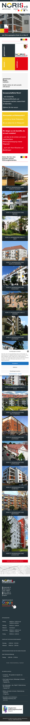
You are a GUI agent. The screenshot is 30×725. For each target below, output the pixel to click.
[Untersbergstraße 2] (15, 534)
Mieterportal (15, 0)
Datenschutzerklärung (13, 373)
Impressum (20, 373)
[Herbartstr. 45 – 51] (15, 376)
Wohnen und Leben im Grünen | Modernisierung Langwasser (13, 691)
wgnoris (5, 595)
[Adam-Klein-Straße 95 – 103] (15, 326)
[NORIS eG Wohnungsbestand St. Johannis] (15, 301)
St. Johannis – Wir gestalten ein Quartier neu (12, 675)
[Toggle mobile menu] (15, 10)
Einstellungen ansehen (15, 371)
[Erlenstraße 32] (15, 500)
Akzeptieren (15, 363)
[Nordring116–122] (15, 251)
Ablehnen (15, 367)
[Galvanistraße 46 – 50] (15, 426)
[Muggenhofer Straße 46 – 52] (15, 276)
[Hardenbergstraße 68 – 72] (15, 226)
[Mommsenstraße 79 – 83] (15, 176)
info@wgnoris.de (7, 593)
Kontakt (7, 662)
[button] (28, 351)
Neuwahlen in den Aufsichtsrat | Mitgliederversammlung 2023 (10, 697)
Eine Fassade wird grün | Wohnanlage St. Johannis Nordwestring (14, 680)
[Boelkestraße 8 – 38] (15, 450)
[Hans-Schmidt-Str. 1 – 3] (15, 400)
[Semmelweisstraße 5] (15, 201)
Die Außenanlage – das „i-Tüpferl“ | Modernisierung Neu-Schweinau (14, 685)
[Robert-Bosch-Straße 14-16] (15, 476)
